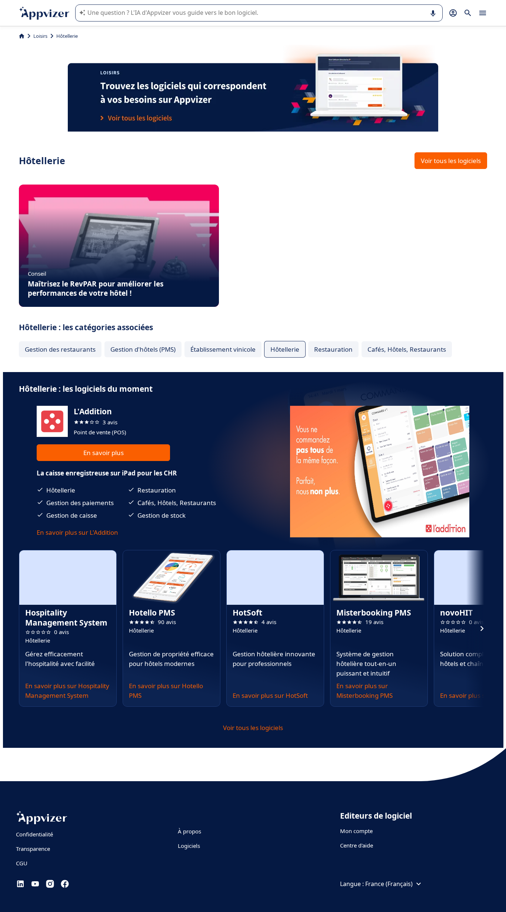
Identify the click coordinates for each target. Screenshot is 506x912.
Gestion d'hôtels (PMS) (143, 349)
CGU (21, 863)
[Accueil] (21, 36)
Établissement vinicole (223, 349)
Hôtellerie (284, 349)
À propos (189, 831)
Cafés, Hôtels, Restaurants (406, 349)
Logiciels (189, 845)
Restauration (333, 349)
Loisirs (40, 36)
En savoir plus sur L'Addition (77, 532)
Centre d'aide (356, 845)
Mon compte (356, 831)
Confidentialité (34, 834)
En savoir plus (103, 452)
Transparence (33, 848)
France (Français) (389, 884)
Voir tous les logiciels (451, 160)
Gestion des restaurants (60, 349)
